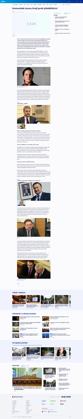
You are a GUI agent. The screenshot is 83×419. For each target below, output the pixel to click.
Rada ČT (27, 406)
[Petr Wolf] (33, 227)
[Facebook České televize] (64, 397)
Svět (31, 4)
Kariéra (27, 408)
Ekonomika (40, 4)
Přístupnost (30, 416)
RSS (70, 416)
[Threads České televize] (70, 397)
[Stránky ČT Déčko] (43, 403)
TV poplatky (14, 403)
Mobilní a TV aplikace (15, 411)
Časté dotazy (28, 411)
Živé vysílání (14, 402)
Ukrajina (20, 4)
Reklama (27, 402)
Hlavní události (15, 4)
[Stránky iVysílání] (63, 400)
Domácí (28, 4)
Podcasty (55, 4)
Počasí (44, 4)
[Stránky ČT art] (52, 403)
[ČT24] (3, 1)
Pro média (27, 400)
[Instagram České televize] (62, 397)
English (19, 416)
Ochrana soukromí (24, 416)
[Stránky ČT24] (44, 400)
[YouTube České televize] (66, 397)
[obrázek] (31, 24)
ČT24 (13, 11)
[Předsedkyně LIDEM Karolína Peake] (33, 76)
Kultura (51, 4)
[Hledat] (77, 1)
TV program (14, 400)
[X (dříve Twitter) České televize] (68, 397)
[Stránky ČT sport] (53, 400)
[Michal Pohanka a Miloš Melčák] (33, 269)
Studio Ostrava (28, 405)
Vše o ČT (13, 413)
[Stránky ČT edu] (62, 403)
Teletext (13, 405)
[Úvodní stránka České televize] (17, 397)
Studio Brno (28, 403)
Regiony (35, 4)
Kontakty (27, 413)
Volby (25, 4)
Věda (47, 4)
